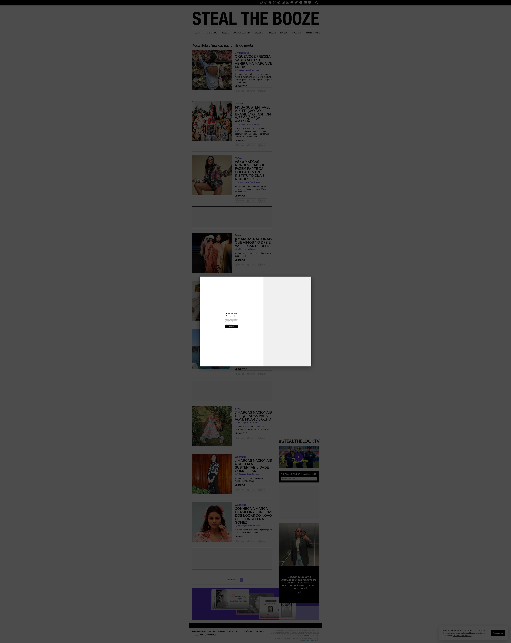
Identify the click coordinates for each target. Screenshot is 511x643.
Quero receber (231, 326)
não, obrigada (231, 329)
